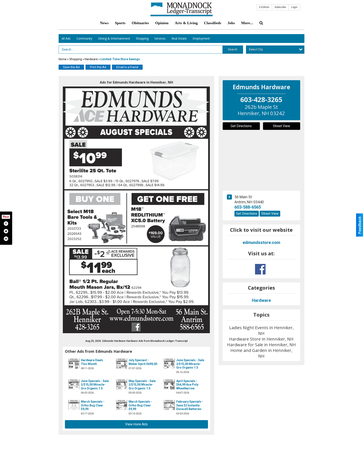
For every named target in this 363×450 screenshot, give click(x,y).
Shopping (142, 38)
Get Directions (241, 126)
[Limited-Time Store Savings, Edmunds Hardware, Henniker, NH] (136, 210)
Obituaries (140, 23)
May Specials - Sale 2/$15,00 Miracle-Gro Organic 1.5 (142, 384)
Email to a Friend (127, 67)
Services (160, 38)
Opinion (161, 23)
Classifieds (212, 23)
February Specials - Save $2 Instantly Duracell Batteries (189, 405)
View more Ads (136, 424)
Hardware (91, 59)
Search (232, 49)
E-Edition (264, 7)
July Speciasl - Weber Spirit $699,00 (143, 362)
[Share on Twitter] (6, 231)
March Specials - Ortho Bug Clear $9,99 (92, 405)
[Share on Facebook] (6, 223)
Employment (201, 38)
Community (84, 38)
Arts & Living (186, 23)
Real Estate (179, 38)
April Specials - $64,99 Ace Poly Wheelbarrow (187, 384)
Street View (281, 126)
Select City (256, 49)
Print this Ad (98, 67)
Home (63, 59)
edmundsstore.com (261, 242)
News (104, 23)
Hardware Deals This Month (92, 362)
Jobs (231, 23)
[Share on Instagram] (6, 239)
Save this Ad (71, 67)
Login (294, 7)
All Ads (66, 38)
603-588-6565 (247, 207)
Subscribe (280, 7)
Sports (120, 23)
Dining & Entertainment (114, 38)
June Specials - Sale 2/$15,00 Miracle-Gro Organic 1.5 (190, 363)
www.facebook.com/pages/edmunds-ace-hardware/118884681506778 (260, 269)
